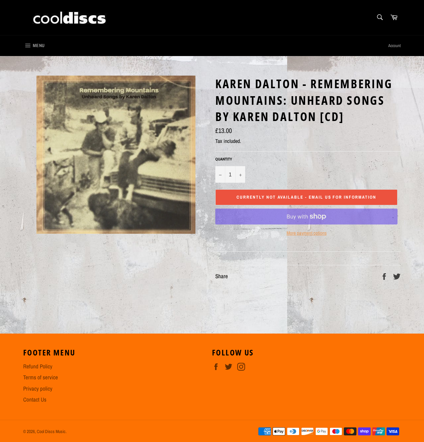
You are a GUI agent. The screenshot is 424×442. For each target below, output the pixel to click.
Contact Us (34, 399)
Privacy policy (37, 388)
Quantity (223, 159)
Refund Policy (37, 366)
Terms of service (40, 377)
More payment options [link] (307, 233)
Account (394, 45)
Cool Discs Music (51, 431)
